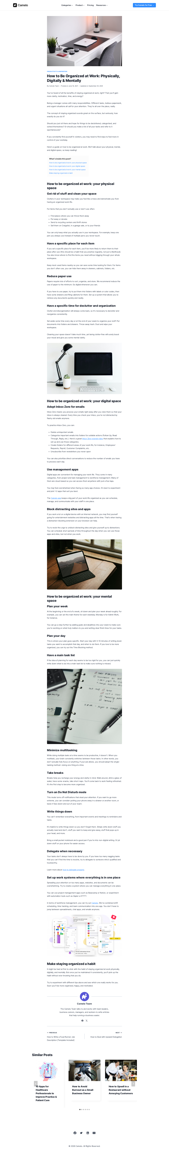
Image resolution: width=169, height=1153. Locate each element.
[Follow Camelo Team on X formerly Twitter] (86, 1020)
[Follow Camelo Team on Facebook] (82, 1020)
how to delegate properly (73, 870)
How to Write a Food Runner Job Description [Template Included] (61, 1036)
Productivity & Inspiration (57, 71)
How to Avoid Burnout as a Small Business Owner (82, 1090)
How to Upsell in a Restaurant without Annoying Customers (121, 1090)
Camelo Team (54, 86)
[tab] (79, 1109)
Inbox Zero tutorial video (92, 438)
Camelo (95, 903)
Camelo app (56, 498)
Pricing (90, 5)
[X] (81, 1133)
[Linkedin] (87, 1133)
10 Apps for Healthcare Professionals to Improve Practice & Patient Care (46, 1093)
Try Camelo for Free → (144, 5)
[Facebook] (75, 1133)
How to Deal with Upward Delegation (106, 1035)
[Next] (133, 1083)
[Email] (94, 1133)
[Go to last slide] (36, 1083)
